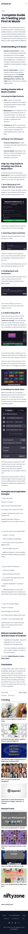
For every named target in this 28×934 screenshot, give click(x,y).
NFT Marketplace (14, 915)
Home (4, 915)
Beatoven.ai (5, 175)
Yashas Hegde (23, 692)
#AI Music (4, 695)
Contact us (15, 919)
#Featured (11, 695)
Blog (24, 915)
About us (6, 919)
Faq (23, 919)
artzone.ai (6, 4)
